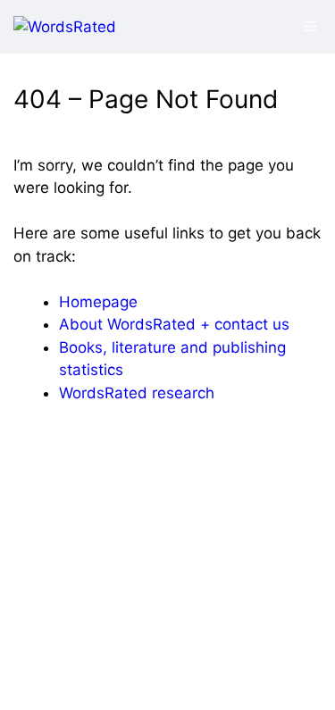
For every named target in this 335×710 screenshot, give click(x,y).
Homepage (98, 302)
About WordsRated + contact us (174, 324)
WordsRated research (136, 393)
